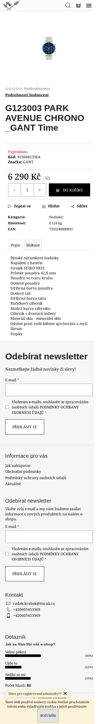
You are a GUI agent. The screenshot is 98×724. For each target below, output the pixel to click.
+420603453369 (26, 609)
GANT (28, 161)
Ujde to (11, 663)
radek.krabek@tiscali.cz (34, 603)
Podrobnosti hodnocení (27, 94)
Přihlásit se (24, 426)
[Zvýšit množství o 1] (39, 190)
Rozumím (48, 715)
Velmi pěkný (15, 651)
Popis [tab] (15, 245)
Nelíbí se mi (15, 674)
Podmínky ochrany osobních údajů (35, 477)
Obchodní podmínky (23, 471)
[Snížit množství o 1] (14, 190)
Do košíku (73, 190)
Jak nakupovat (18, 465)
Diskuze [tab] (33, 245)
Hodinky (56, 217)
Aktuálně (13, 483)
